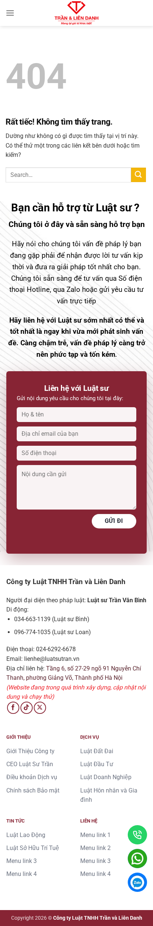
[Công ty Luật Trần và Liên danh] (76, 13)
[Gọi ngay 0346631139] (137, 834)
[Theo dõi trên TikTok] (26, 708)
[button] (10, 13)
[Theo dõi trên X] (40, 708)
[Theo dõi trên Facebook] (13, 708)
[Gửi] (138, 175)
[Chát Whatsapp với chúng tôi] (137, 858)
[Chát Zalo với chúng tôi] (137, 882)
